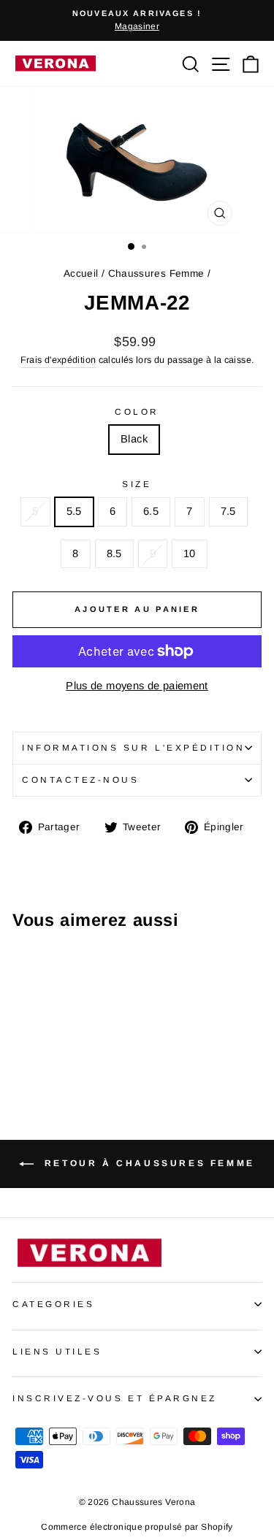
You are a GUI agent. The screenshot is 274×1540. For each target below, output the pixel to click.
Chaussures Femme (156, 273)
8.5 (114, 553)
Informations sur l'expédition (133, 747)
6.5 (151, 511)
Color (137, 411)
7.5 (228, 511)
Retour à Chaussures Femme (147, 1163)
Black (134, 439)
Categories (53, 1304)
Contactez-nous (80, 779)
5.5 (74, 511)
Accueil (81, 273)
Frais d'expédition (58, 360)
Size (136, 484)
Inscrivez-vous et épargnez (114, 1398)
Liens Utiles (57, 1351)
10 (189, 553)
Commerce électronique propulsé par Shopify (136, 1527)
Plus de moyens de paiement (137, 686)
